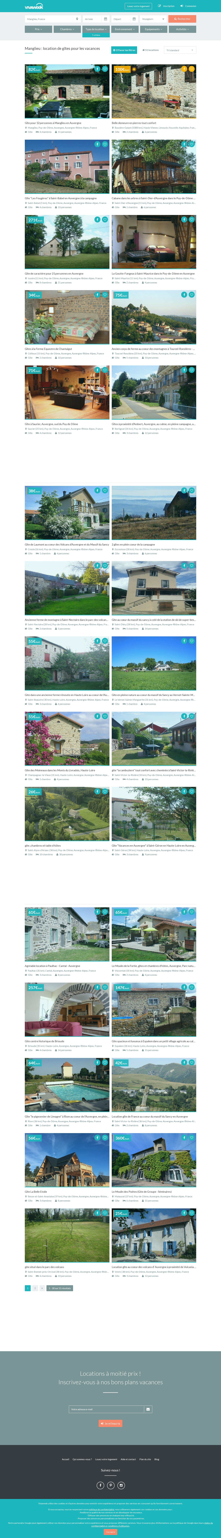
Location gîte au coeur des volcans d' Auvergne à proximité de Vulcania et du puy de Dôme (164, 1267)
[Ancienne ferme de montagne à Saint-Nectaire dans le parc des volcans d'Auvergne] (67, 588)
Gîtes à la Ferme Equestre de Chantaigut (48, 348)
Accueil (65, 1459)
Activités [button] (181, 29)
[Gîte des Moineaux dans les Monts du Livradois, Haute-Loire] (67, 738)
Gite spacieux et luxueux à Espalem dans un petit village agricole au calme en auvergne (162, 1041)
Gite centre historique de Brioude (44, 1041)
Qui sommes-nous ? (82, 1459)
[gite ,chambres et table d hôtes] (67, 814)
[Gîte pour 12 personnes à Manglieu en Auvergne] (67, 91)
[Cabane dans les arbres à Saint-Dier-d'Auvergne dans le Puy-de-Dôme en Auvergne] (154, 166)
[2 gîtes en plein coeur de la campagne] (154, 513)
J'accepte (110, 1532)
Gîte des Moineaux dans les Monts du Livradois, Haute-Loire (60, 770)
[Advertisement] (110, 460)
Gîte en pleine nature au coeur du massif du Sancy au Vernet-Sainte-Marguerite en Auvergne (166, 695)
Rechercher (183, 18)
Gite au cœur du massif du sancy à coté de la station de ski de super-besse (154, 619)
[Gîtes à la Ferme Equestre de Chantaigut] (67, 317)
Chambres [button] (66, 29)
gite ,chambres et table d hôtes (43, 845)
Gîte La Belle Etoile (36, 1191)
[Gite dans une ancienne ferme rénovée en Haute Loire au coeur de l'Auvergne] (67, 663)
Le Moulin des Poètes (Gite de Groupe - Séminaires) (142, 1191)
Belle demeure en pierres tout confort (134, 123)
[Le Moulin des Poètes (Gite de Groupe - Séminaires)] (154, 1160)
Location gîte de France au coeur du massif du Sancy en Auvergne (150, 1116)
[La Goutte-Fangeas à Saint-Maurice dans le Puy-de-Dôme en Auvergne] (154, 242)
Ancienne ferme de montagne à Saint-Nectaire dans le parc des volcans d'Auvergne (73, 619)
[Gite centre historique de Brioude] (67, 1009)
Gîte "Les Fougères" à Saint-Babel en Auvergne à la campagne (61, 198)
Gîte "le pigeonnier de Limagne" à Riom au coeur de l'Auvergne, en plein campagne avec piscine (80, 1116)
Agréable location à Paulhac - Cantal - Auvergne (52, 965)
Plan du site (145, 1459)
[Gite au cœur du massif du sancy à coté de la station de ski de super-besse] (154, 588)
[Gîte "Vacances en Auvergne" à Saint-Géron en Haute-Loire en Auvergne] (154, 814)
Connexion (190, 6)
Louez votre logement (138, 6)
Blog (156, 1459)
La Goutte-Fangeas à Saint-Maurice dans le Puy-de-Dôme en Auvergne (153, 273)
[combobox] (153, 19)
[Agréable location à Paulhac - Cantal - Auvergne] (67, 934)
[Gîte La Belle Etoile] (67, 1160)
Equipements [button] (153, 29)
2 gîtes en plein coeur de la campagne (133, 544)
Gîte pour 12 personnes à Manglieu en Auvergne (53, 123)
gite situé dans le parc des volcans (44, 1267)
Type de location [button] (95, 29)
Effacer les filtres (125, 50)
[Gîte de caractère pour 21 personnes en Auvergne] (67, 242)
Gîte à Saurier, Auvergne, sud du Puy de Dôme (51, 424)
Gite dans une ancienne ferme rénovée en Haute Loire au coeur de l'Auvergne (70, 695)
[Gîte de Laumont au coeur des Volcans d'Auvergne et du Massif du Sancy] (67, 513)
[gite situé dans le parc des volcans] (67, 1235)
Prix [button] (37, 29)
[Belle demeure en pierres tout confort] (154, 91)
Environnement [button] (124, 29)
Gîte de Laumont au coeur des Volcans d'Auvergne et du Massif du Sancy (67, 544)
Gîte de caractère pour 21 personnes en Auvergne (54, 273)
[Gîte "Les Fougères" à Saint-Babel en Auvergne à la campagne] (67, 166)
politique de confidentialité (101, 1509)
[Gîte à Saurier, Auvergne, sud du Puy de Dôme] (67, 392)
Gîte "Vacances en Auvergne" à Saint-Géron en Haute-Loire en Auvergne (154, 845)
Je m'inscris (111, 1423)
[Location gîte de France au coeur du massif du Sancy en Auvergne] (154, 1085)
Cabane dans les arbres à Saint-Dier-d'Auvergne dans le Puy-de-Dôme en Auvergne (160, 198)
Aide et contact (128, 1459)
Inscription (168, 6)
